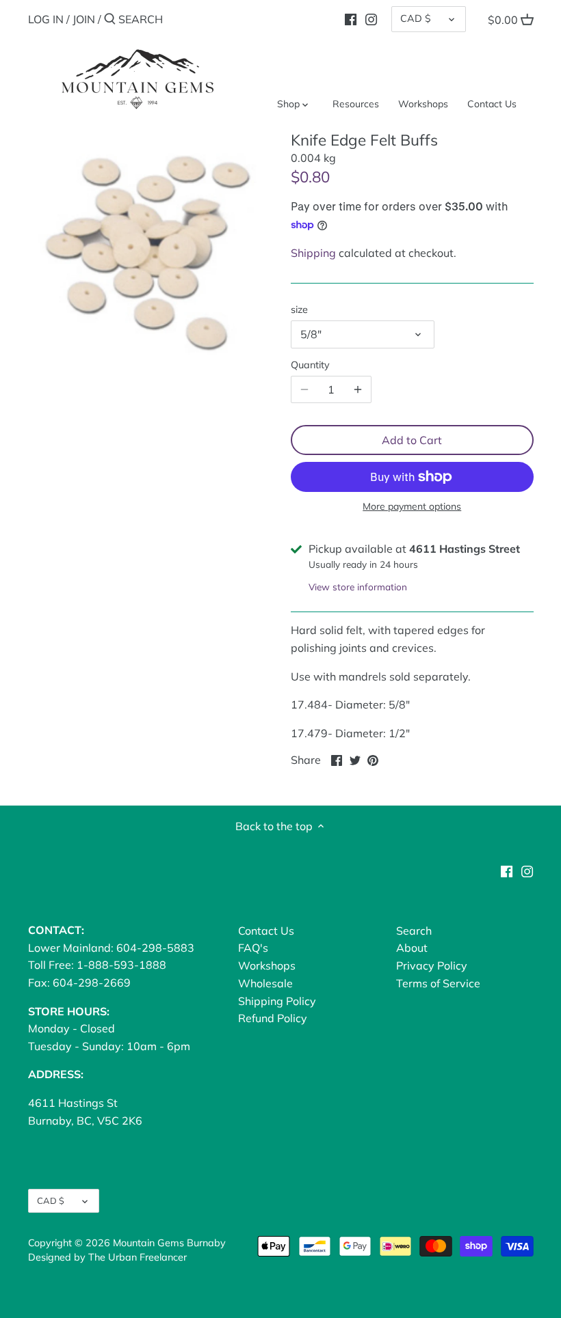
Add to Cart (412, 440)
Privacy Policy (431, 965)
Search (414, 930)
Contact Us (266, 930)
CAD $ (415, 18)
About (412, 948)
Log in (46, 19)
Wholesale (265, 983)
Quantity (310, 365)
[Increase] (358, 389)
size (299, 310)
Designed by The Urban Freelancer (107, 1257)
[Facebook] (350, 18)
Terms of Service (438, 983)
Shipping (313, 253)
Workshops (267, 965)
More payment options (412, 507)
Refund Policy (272, 1018)
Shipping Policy (277, 1001)
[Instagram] (371, 18)
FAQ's (253, 948)
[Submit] (110, 20)
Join (84, 19)
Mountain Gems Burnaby (169, 1243)
